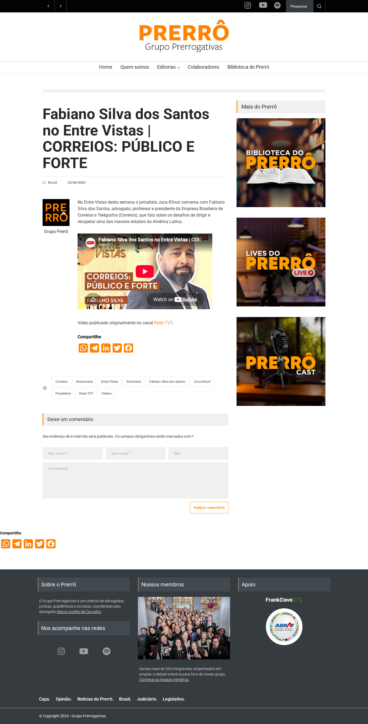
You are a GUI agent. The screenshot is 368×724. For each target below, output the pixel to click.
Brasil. (125, 699)
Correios (61, 382)
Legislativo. (174, 699)
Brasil (52, 182)
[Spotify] (106, 651)
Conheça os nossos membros (164, 679)
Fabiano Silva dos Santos (167, 382)
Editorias (166, 67)
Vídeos (107, 393)
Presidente (63, 393)
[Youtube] (84, 651)
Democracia (84, 382)
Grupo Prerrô (56, 231)
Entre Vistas (109, 382)
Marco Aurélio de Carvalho (79, 612)
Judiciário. (147, 699)
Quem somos (134, 67)
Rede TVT (163, 322)
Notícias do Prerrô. (95, 699)
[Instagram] (61, 651)
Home (105, 67)
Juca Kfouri (202, 382)
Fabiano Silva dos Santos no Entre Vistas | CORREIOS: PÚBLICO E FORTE (126, 138)
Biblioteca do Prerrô (248, 67)
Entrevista (134, 382)
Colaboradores (203, 67)
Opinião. (64, 699)
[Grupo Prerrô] (56, 212)
